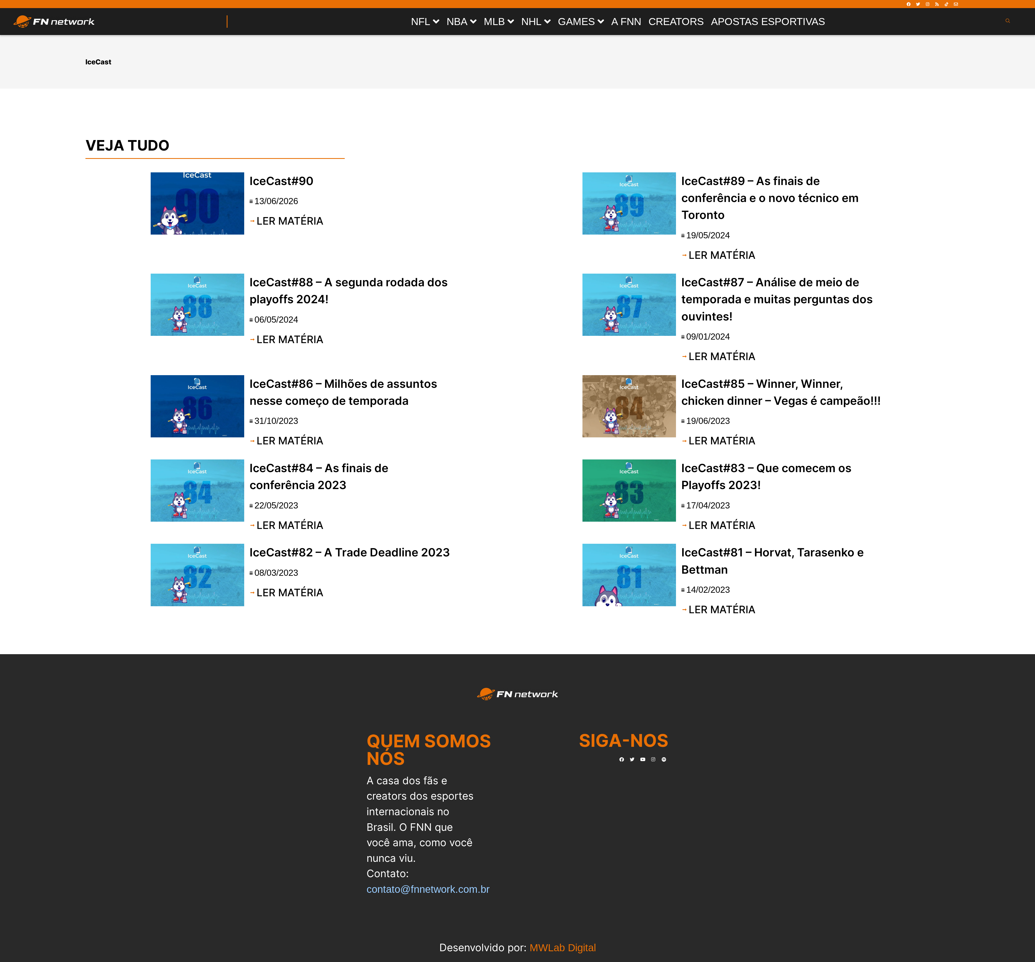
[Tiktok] (946, 4)
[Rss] (937, 4)
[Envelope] (956, 4)
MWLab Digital (563, 947)
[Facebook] (909, 4)
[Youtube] (642, 759)
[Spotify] (663, 759)
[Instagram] (927, 4)
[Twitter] (918, 4)
